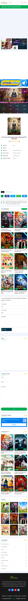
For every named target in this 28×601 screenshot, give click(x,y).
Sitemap (24, 596)
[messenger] (12, 590)
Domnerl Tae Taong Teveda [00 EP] (12, 7)
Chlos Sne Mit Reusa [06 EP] (6, 271)
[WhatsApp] (18, 196)
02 (10, 105)
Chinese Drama (9, 192)
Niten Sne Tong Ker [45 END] (7, 292)
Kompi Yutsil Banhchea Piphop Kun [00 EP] (21, 292)
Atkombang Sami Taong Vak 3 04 (19, 271)
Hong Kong (4, 552)
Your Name (4, 304)
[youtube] (15, 590)
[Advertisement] (14, 24)
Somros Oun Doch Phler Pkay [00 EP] (21, 250)
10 (10, 112)
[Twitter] (12, 196)
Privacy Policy (17, 596)
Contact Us (10, 596)
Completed (4, 546)
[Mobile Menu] (1, 2)
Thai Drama (4, 566)
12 (24, 112)
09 (3, 112)
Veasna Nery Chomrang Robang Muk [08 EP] (6, 230)
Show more (24, 209)
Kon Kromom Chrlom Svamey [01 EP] (19, 493)
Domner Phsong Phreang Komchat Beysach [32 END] (20, 452)
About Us (4, 596)
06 (10, 109)
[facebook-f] (9, 590)
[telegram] (18, 590)
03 (17, 105)
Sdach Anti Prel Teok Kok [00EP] (20, 230)
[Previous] (23, 6)
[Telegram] (24, 196)
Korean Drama (5, 560)
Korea (3, 557)
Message (3, 316)
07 (17, 109)
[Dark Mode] (25, 2)
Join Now (14, 424)
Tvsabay (13, 598)
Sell (2, 563)
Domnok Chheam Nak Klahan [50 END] (6, 493)
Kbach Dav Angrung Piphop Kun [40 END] (6, 473)
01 (3, 105)
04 (24, 105)
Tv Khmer (4, 568)
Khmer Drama (5, 555)
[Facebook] (7, 196)
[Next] (25, 6)
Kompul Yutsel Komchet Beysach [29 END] (20, 473)
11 (17, 112)
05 (3, 109)
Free (3, 549)
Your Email (3, 310)
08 (24, 109)
